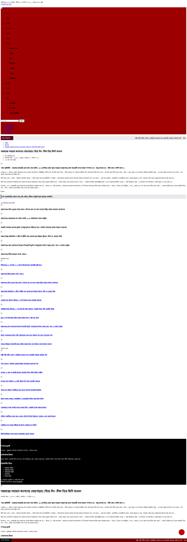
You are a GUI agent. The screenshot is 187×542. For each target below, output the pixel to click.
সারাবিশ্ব (8, 33)
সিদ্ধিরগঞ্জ (12, 63)
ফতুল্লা (12, 53)
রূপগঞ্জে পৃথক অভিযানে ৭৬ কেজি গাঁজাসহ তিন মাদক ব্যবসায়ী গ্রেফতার (20, 381)
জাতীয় (7, 19)
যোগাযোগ (7, 131)
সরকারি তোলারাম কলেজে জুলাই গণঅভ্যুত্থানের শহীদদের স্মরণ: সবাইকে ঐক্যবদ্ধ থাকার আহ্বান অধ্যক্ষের (34, 227)
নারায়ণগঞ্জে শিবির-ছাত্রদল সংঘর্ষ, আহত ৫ (14, 254)
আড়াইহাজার (13, 78)
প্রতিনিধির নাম (10, 156)
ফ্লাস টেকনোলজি (17, 482)
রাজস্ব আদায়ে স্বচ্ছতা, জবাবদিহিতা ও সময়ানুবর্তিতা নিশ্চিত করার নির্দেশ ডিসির (22, 399)
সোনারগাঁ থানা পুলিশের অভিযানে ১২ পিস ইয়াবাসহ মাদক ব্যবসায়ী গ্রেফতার (21, 300)
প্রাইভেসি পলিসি (9, 129)
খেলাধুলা (8, 93)
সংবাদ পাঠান (8, 133)
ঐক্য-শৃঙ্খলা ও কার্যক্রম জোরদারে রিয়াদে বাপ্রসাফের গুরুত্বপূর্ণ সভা (19, 364)
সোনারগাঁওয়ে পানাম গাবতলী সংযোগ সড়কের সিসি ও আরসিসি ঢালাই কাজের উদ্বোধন (23, 407)
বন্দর (11, 58)
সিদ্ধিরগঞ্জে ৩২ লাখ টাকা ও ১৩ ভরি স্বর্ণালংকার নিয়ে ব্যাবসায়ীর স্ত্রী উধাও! (21, 265)
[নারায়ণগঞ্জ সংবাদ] (6, 4)
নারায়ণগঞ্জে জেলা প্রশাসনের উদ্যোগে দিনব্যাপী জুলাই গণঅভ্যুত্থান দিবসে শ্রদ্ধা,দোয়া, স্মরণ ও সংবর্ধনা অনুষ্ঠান (35, 245)
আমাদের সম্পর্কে (9, 127)
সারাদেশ (8, 38)
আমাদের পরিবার (9, 125)
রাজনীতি (8, 24)
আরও (7, 98)
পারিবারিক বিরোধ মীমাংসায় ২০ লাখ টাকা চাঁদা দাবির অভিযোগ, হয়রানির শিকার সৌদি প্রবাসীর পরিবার (27, 309)
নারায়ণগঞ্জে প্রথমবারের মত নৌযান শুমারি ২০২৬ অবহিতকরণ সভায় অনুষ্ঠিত (24, 218)
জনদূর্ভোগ (8, 83)
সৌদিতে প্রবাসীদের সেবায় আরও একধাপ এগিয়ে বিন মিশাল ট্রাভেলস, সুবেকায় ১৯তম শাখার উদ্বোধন (28, 416)
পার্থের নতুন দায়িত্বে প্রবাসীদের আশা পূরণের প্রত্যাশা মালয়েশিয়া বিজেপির (21, 390)
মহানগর (7, 145)
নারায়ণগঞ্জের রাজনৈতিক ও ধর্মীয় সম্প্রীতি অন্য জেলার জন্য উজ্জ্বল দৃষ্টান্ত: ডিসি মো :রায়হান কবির (31, 236)
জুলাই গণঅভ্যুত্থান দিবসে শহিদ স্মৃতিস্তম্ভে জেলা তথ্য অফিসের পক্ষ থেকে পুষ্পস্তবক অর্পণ (26, 335)
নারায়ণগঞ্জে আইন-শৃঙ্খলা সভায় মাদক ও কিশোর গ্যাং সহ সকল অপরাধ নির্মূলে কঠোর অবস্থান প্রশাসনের (33, 209)
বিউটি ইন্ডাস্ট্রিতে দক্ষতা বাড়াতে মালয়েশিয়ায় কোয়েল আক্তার (17, 434)
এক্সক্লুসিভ (12, 103)
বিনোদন (8, 88)
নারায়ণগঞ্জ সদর (14, 48)
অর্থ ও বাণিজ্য (10, 28)
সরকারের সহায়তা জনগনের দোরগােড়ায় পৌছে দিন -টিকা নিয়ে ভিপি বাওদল (25, 147)
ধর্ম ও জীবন (13, 108)
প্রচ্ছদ (7, 14)
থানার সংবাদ (9, 43)
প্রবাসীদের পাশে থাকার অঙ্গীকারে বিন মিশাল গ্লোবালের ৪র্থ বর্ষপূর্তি (18, 425)
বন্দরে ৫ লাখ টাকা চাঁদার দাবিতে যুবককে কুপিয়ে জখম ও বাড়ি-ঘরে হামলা (20, 318)
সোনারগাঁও (12, 68)
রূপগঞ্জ (11, 73)
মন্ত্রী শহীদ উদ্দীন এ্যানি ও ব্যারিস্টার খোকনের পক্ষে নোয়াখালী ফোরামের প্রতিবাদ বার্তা (148, 138)
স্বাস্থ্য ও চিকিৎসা (14, 113)
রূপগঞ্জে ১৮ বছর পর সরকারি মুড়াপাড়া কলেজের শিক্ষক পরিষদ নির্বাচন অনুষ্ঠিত (21, 372)
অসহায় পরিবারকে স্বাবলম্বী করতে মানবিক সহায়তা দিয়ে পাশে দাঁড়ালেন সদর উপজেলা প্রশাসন (26, 344)
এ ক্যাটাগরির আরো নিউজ (8, 203)
